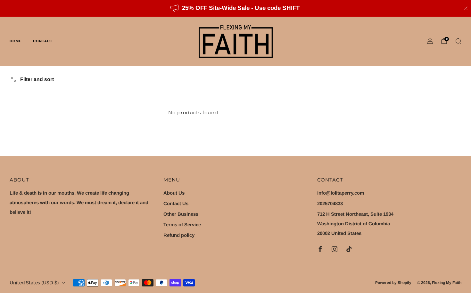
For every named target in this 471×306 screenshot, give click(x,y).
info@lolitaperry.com (340, 193)
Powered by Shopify (393, 282)
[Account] (430, 41)
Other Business (180, 214)
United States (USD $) (34, 282)
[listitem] (235, 8)
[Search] (458, 41)
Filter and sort (37, 79)
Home (15, 41)
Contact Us (175, 203)
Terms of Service (182, 224)
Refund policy (178, 235)
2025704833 (330, 203)
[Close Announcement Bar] (466, 8)
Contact (43, 41)
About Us (174, 193)
